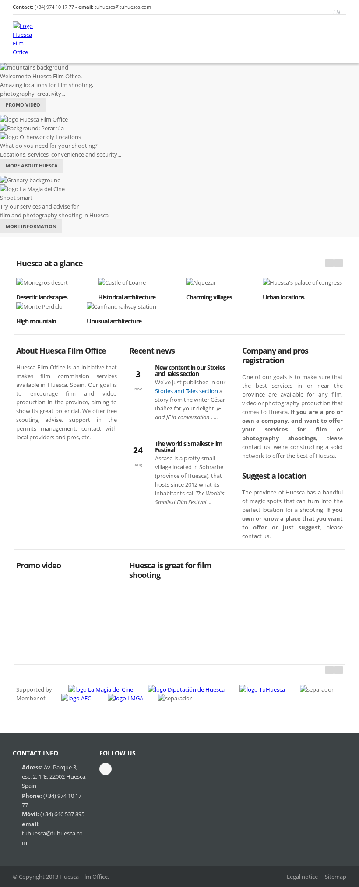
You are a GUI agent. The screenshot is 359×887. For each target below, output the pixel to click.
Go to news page (154, 529)
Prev (329, 670)
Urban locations (283, 297)
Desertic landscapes (41, 297)
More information (31, 226)
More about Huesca (32, 165)
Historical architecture (126, 297)
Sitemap (335, 876)
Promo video (23, 104)
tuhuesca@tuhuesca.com (123, 6)
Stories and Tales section (187, 391)
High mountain (36, 321)
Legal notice (302, 876)
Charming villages (209, 297)
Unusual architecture (114, 321)
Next (338, 670)
